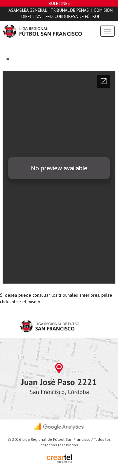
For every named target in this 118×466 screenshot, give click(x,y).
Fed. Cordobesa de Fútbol (73, 16)
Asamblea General (28, 10)
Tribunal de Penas (69, 10)
